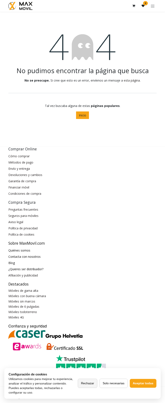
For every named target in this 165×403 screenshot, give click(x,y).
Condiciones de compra (24, 193)
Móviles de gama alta (23, 291)
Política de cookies (21, 234)
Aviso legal (15, 222)
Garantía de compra (22, 181)
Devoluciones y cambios (25, 175)
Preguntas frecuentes (23, 209)
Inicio (82, 115)
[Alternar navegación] (153, 6)
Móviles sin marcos (21, 301)
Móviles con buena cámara (27, 296)
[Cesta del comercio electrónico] (134, 6)
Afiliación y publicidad (23, 275)
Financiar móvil (18, 187)
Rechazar (87, 383)
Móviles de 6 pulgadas (23, 306)
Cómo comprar (19, 156)
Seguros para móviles (23, 216)
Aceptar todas (143, 383)
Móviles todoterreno (22, 312)
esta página (132, 80)
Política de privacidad (23, 228)
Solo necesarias (113, 383)
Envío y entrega (19, 169)
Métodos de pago (20, 162)
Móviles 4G (16, 317)
